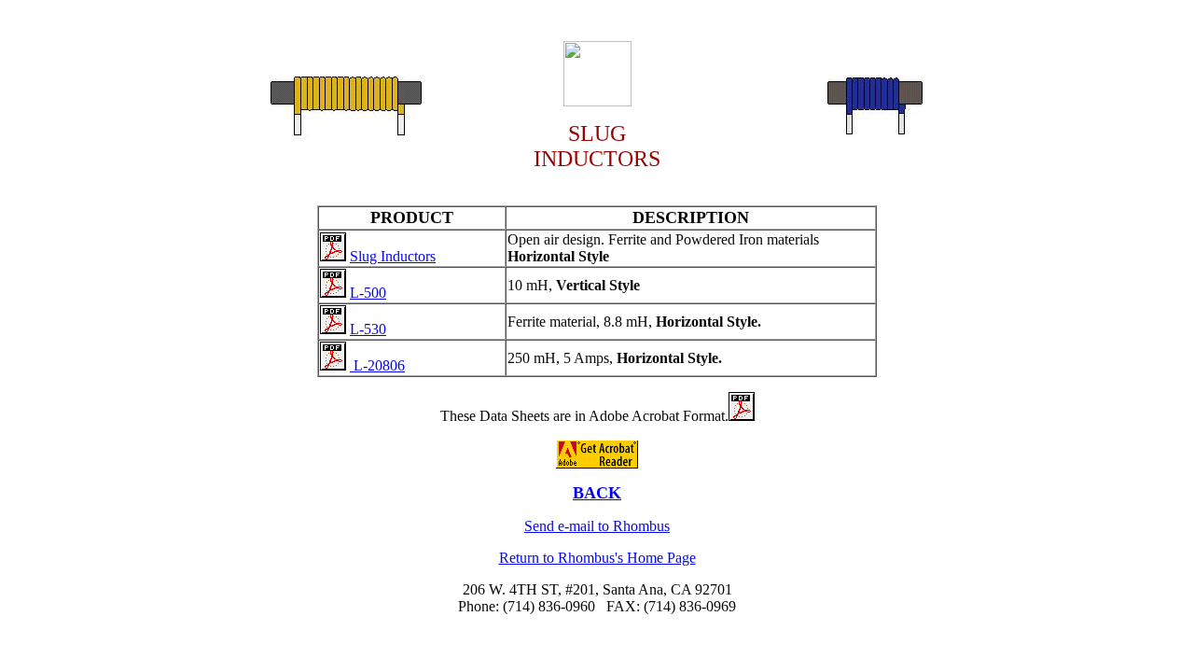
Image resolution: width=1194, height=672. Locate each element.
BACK (597, 492)
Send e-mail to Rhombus (597, 526)
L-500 (368, 293)
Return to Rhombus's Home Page (597, 558)
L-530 (368, 329)
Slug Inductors (393, 256)
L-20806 (377, 365)
